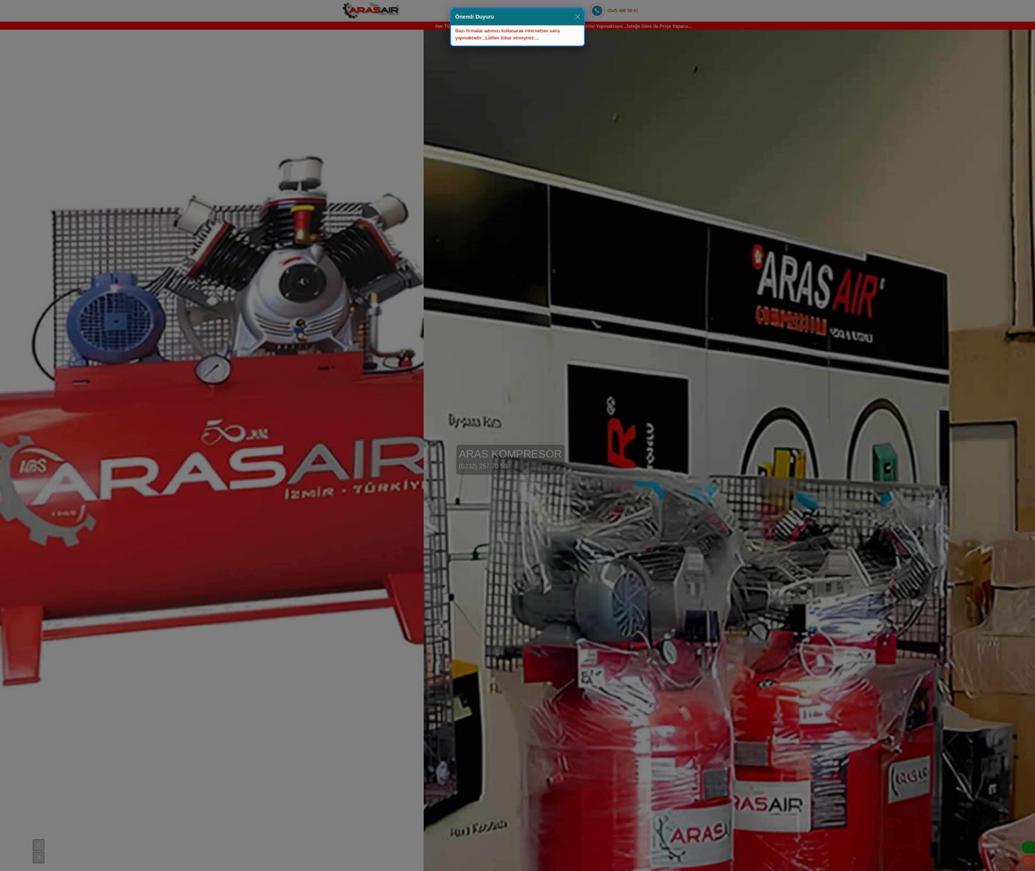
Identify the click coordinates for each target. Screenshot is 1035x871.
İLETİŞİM (544, 10)
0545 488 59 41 (623, 10)
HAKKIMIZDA (513, 10)
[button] (38, 845)
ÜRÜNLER (481, 10)
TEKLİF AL (573, 10)
